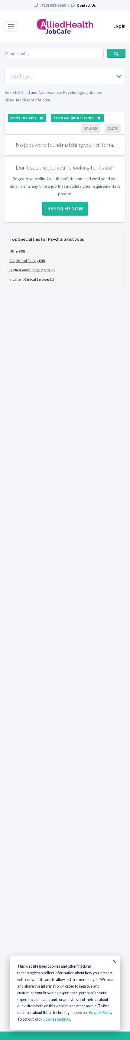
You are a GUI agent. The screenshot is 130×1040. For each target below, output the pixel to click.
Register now (65, 208)
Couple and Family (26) (27, 260)
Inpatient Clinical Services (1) (31, 279)
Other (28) (17, 251)
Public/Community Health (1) (32, 270)
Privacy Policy (100, 1012)
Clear (113, 128)
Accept (114, 962)
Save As (90, 128)
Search (116, 53)
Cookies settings (56, 1019)
